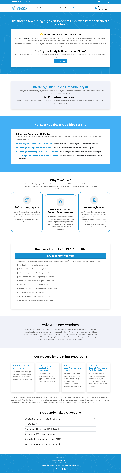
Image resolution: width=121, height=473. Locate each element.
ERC (74, 8)
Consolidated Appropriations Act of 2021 (43, 439)
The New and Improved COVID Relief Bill (42, 429)
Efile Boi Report (64, 8)
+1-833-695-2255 (104, 9)
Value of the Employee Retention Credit (42, 444)
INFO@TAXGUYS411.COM (22, 1)
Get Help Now (60, 61)
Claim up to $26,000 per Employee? (41, 434)
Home (32, 8)
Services (40, 8)
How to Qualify (31, 424)
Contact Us (82, 8)
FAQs (91, 8)
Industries (51, 8)
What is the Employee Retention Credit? (43, 419)
